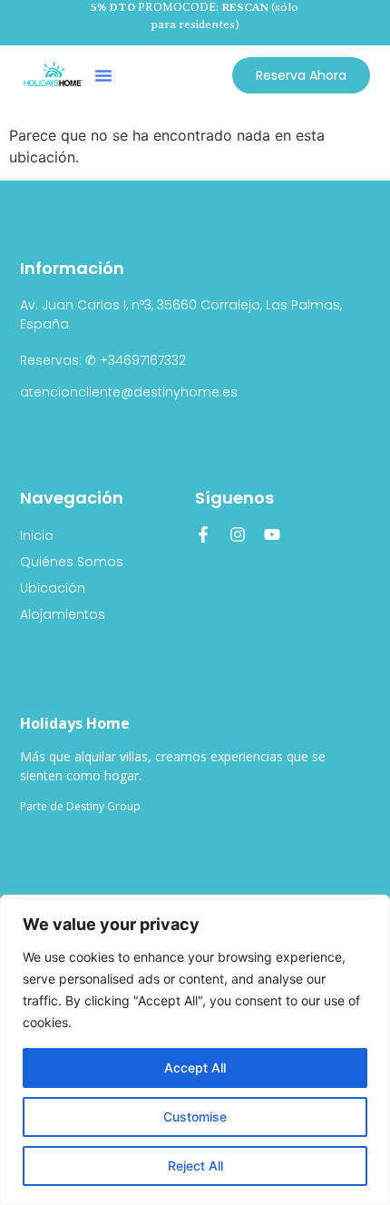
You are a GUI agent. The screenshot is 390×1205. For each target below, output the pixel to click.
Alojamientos (62, 614)
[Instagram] (237, 534)
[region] (195, 1050)
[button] (103, 75)
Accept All (195, 1067)
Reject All (195, 1165)
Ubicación (52, 588)
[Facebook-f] (203, 534)
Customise (195, 1116)
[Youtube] (272, 534)
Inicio (37, 535)
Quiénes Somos (71, 562)
